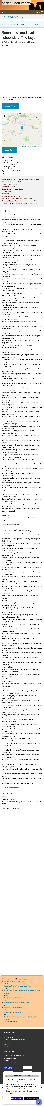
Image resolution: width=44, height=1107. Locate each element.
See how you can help (33, 24)
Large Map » (9, 150)
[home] (16, 12)
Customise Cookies (31, 1098)
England (10, 16)
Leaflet (24, 146)
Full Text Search (9, 1037)
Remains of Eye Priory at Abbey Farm (16, 1003)
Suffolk (18, 16)
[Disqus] (22, 888)
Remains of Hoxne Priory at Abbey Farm (17, 986)
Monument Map (9, 1032)
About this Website (10, 1058)
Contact (6, 1060)
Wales (6, 1049)
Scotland (7, 1046)
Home (3, 16)
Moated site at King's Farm (13, 1012)
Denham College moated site (14, 981)
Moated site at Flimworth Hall (14, 998)
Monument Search (10, 1035)
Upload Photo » (10, 106)
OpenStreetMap (32, 146)
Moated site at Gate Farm (13, 1007)
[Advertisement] (22, 72)
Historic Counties (9, 1051)
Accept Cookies (16, 1098)
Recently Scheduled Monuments (14, 1040)
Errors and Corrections (11, 1063)
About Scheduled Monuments (14, 1056)
